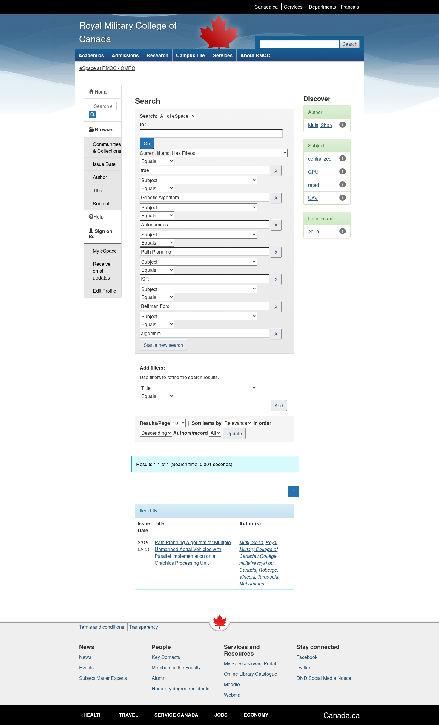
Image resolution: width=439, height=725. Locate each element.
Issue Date (104, 164)
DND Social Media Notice (324, 677)
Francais (350, 6)
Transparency (143, 626)
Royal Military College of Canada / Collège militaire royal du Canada (258, 556)
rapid (313, 184)
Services (293, 6)
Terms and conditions (101, 626)
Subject (101, 203)
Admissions (125, 55)
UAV (313, 198)
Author (100, 177)
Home (100, 91)
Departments (322, 6)
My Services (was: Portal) (251, 663)
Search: (148, 115)
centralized (319, 158)
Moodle (232, 684)
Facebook (307, 657)
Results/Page (155, 422)
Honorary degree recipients (180, 688)
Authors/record (190, 432)
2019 (313, 231)
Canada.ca (266, 6)
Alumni (159, 677)
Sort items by (207, 422)
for (143, 124)
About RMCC (255, 55)
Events (86, 667)
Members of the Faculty (176, 667)
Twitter (303, 667)
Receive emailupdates (101, 270)
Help (98, 216)
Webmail (233, 694)
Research (157, 55)
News (85, 657)
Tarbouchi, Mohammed (259, 580)
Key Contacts (166, 657)
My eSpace (105, 250)
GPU (313, 171)
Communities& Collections (107, 147)
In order (262, 422)
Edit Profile (104, 290)
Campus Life (190, 55)
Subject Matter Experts (103, 677)
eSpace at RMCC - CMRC (107, 68)
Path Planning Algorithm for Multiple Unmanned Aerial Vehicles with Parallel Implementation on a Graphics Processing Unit (193, 552)
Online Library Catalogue (250, 673)
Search (349, 43)
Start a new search (163, 344)
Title (97, 190)
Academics (91, 55)
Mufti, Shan (251, 542)
